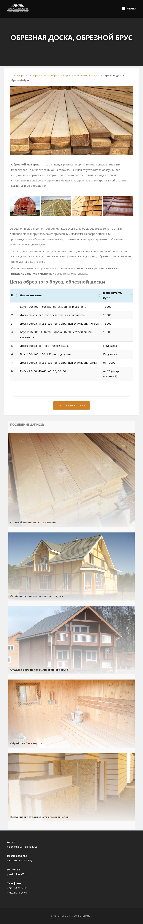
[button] (31, 295)
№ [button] (12, 295)
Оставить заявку (71, 405)
